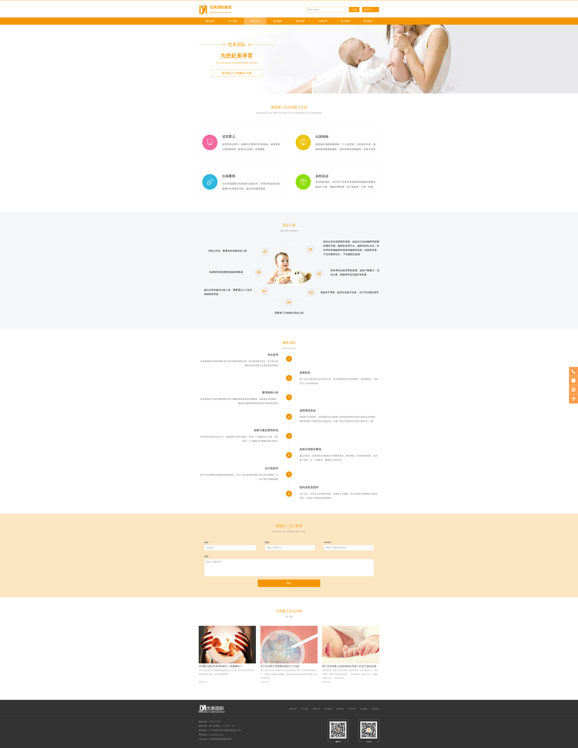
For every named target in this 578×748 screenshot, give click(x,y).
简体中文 (367, 9)
